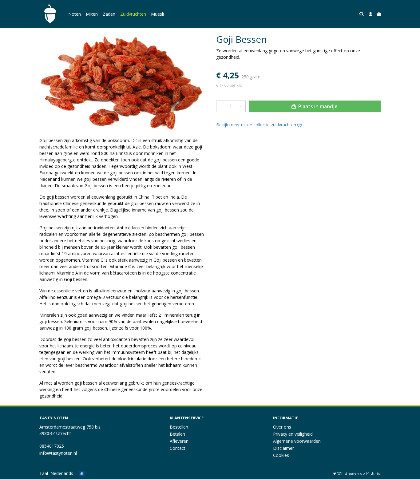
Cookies (281, 455)
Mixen (92, 14)
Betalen (177, 434)
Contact (177, 448)
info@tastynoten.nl (58, 453)
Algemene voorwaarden (297, 441)
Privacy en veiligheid (293, 434)
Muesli (157, 14)
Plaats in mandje (317, 106)
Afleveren (179, 441)
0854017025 (51, 446)
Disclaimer (283, 448)
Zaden (109, 14)
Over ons (282, 427)
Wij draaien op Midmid (358, 474)
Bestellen (179, 427)
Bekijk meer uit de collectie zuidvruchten (256, 125)
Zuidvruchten (133, 14)
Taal (43, 473)
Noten (74, 14)
